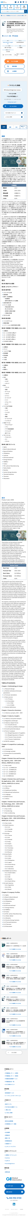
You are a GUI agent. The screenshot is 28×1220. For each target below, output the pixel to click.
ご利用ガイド (7, 1100)
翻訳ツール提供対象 (19, 54)
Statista (7, 1158)
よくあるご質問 (8, 1112)
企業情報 (6, 1128)
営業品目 (7, 1135)
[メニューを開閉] (26, 2)
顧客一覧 (7, 1138)
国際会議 (7, 1172)
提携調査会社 (8, 1141)
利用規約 (21, 1209)
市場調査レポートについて (11, 15)
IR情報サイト (8, 1143)
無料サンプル (8, 1104)
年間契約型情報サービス (11, 1078)
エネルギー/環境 (20, 15)
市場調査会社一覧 (9, 1081)
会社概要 (7, 1132)
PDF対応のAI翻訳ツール (11, 1107)
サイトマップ (7, 1209)
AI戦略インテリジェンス (11, 1155)
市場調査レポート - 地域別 (11, 1076)
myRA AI (7, 1160)
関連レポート (23, 127)
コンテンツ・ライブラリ (10, 1146)
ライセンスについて (12, 102)
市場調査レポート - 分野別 (11, 1073)
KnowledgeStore (10, 1163)
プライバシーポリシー (14, 1209)
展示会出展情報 (9, 1121)
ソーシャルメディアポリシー (14, 1213)
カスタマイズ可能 (9, 55)
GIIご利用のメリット (10, 1084)
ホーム (3, 15)
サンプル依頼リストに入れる (15, 949)
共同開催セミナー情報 (10, 1124)
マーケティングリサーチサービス (13, 1095)
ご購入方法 (8, 1110)
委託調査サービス (9, 1093)
